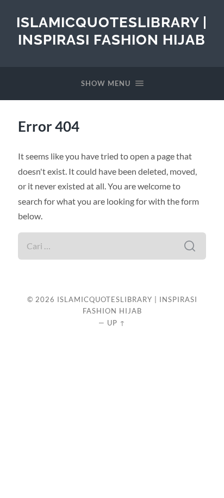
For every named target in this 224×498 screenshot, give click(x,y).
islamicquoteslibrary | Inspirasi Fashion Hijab (111, 31)
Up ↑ (116, 322)
